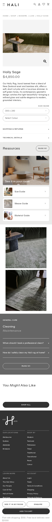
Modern (23, 16)
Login (29, 478)
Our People (7, 486)
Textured (30, 441)
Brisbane (6, 449)
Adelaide (6, 445)
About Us (6, 478)
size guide (43, 106)
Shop (14, 16)
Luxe (32, 16)
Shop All (26, 405)
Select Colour (11, 118)
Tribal (29, 449)
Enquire (38, 504)
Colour (29, 464)
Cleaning (9, 326)
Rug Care (6, 498)
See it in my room (14, 504)
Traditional (31, 453)
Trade (29, 482)
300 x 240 (10, 111)
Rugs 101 (42, 148)
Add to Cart (26, 511)
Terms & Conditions (35, 486)
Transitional (31, 457)
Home (6, 16)
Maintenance (12, 330)
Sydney (6, 441)
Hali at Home (8, 494)
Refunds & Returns (34, 498)
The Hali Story (8, 482)
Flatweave (31, 445)
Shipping (30, 490)
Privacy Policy (32, 494)
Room (29, 461)
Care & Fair (7, 490)
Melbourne (7, 437)
